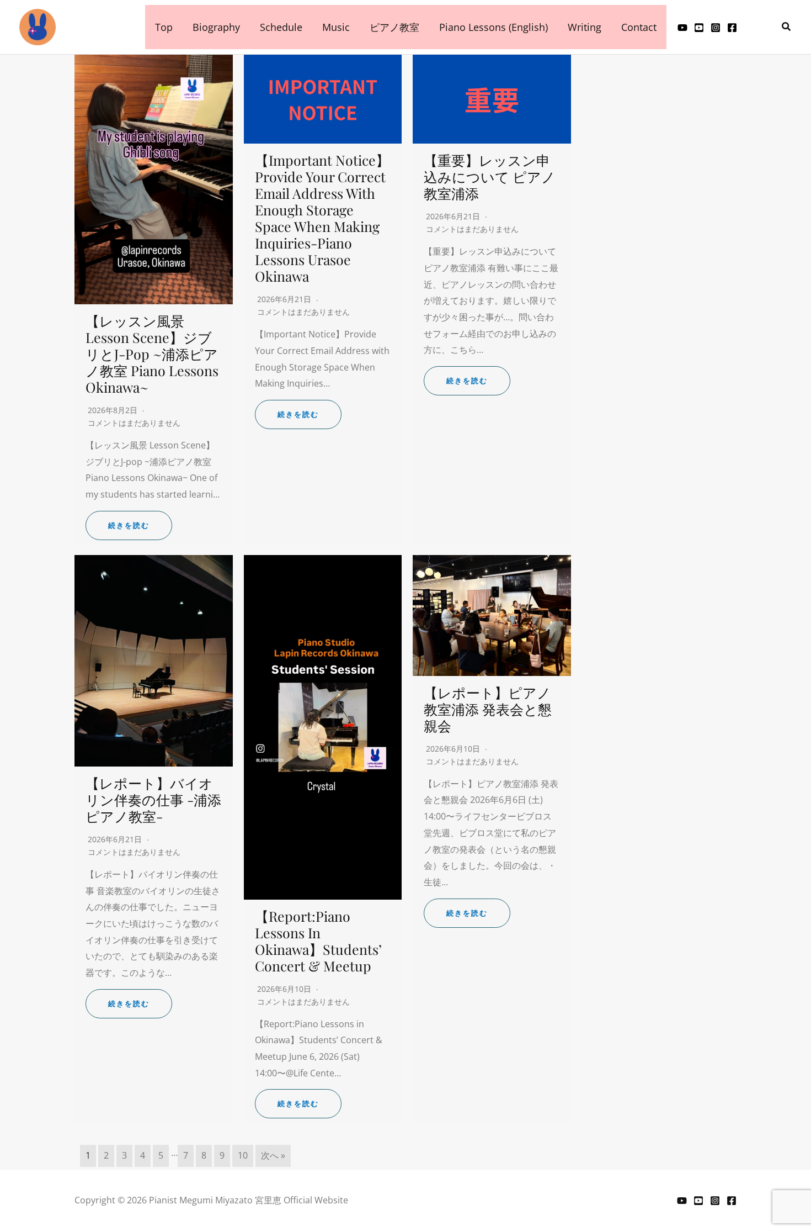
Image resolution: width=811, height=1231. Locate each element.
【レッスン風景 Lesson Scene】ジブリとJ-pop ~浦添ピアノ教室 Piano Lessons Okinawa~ (152, 353)
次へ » (273, 1155)
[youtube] (682, 28)
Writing (584, 27)
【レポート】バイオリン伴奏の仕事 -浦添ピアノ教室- (153, 799)
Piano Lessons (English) (493, 27)
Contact (639, 27)
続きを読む (129, 525)
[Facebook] (732, 1201)
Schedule (281, 27)
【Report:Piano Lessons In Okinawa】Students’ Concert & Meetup (318, 941)
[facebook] (732, 28)
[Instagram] (716, 28)
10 (243, 1155)
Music (336, 27)
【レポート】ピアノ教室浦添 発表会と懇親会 (488, 709)
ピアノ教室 (394, 27)
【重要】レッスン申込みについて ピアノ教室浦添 (490, 176)
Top (164, 27)
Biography (216, 27)
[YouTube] (682, 1201)
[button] (787, 27)
